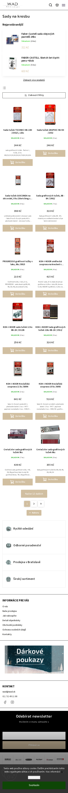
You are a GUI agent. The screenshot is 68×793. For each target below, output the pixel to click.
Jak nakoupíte (9, 615)
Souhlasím (34, 785)
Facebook (4, 702)
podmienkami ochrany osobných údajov (34, 724)
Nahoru (35, 512)
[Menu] (64, 5)
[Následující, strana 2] (34, 504)
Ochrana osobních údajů (14, 629)
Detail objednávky (11, 620)
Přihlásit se (34, 745)
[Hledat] (51, 5)
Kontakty (7, 634)
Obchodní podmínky (12, 625)
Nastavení (34, 777)
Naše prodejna (9, 611)
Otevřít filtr (34, 95)
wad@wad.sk (8, 691)
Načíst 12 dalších (34, 493)
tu (62, 771)
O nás (5, 606)
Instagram (12, 702)
